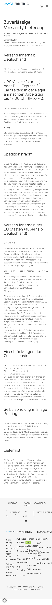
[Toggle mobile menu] (47, 6)
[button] (4, 600)
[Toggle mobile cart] (42, 6)
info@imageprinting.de (15, 575)
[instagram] (26, 516)
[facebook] (26, 512)
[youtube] (26, 521)
